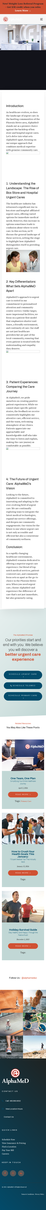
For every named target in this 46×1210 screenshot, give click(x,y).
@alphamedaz (29, 978)
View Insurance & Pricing (14, 1143)
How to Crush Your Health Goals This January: (23, 856)
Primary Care (26, 801)
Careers (5, 1153)
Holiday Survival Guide (23, 932)
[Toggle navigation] (36, 19)
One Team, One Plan (23, 781)
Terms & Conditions (27, 1194)
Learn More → (23, 10)
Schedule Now (8, 1139)
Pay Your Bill (8, 1150)
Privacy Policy (39, 1194)
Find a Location (9, 1146)
